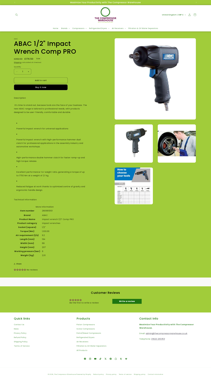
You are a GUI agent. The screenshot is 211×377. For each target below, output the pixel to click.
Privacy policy (111, 374)
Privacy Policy (20, 333)
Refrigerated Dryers (85, 337)
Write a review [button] (127, 301)
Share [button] (19, 264)
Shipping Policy (21, 341)
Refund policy (98, 374)
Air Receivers (82, 341)
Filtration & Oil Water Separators (91, 346)
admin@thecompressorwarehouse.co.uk (166, 333)
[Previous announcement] (14, 2)
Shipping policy (140, 374)
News (16, 329)
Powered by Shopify (83, 374)
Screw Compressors (86, 329)
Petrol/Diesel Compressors (89, 333)
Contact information (155, 374)
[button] (16, 14)
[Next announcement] (196, 2)
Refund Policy (20, 337)
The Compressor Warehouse (65, 374)
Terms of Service (22, 346)
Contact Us (19, 324)
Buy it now (40, 87)
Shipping (17, 62)
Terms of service (125, 374)
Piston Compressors (86, 324)
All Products (82, 350)
